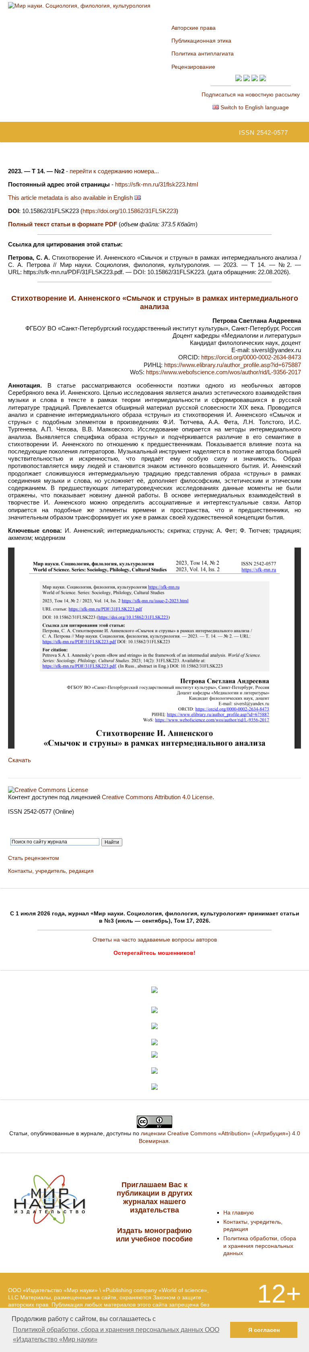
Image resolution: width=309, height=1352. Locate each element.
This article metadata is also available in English (71, 197)
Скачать (19, 760)
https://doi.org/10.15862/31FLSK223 (129, 210)
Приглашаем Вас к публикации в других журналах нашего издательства (154, 1197)
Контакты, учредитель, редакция (51, 871)
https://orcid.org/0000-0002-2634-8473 (251, 357)
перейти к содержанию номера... (114, 171)
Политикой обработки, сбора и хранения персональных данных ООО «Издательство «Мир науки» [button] (116, 1334)
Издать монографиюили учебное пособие (154, 1235)
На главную (238, 1212)
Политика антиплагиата (202, 53)
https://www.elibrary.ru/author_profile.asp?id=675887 (232, 364)
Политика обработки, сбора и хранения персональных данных (259, 1245)
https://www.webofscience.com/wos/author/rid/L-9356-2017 (223, 372)
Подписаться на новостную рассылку (251, 94)
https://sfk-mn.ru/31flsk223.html (156, 184)
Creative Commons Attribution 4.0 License (157, 797)
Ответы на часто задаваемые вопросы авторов (155, 939)
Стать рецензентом (33, 858)
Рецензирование (193, 67)
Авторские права (193, 28)
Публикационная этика (201, 40)
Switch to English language (254, 107)
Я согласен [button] (264, 1330)
